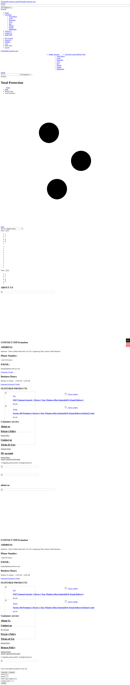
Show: (3, 230)
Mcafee (11, 26)
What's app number (7, 679)
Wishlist (7, 42)
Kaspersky (12, 20)
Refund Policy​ (5, 457)
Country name (5, 681)
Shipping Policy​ (6, 449)
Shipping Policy (6, 652)
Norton (11, 27)
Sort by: (3, 229)
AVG (10, 22)
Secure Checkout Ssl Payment (10, 459)
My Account (9, 38)
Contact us (6, 440)
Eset (10, 24)
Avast (11, 18)
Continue (11, 672)
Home (7, 13)
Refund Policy (5, 643)
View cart (4, 672)
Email (3, 676)
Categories (8, 15)
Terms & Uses (8, 444)
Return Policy (5, 435)
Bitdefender (12, 29)
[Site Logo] (18, 2)
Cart (6, 44)
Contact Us (8, 33)
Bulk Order (8, 35)
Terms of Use (7, 639)
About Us (8, 31)
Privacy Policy (8, 431)
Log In (7, 47)
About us (5, 426)
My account (7, 453)
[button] (3, 3)
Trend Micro (13, 16)
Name (3, 674)
